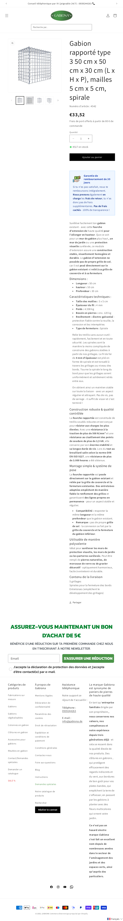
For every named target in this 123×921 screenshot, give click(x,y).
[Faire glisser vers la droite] (58, 100)
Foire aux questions (45, 762)
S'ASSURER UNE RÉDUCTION (88, 658)
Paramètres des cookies (43, 716)
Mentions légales (44, 695)
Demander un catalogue (15, 771)
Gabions (12, 706)
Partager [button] (77, 602)
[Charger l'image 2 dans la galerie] (30, 100)
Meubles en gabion (18, 750)
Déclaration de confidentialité (42, 704)
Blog (37, 769)
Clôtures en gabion (18, 732)
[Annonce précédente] (6, 3)
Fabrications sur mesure (16, 697)
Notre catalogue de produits (45, 793)
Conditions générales (46, 747)
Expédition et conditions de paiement (42, 736)
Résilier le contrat (47, 809)
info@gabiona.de (72, 721)
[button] (6, 15)
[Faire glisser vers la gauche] (11, 100)
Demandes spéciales (45, 784)
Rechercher (41, 802)
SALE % (12, 780)
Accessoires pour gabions (17, 741)
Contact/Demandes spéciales (18, 760)
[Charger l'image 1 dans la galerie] (20, 100)
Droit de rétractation (46, 725)
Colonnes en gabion (18, 725)
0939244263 (69, 711)
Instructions (41, 777)
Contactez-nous (43, 755)
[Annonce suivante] (116, 3)
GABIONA (45, 913)
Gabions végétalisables (15, 715)
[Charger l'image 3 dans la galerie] (39, 100)
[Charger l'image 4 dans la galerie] (49, 100)
